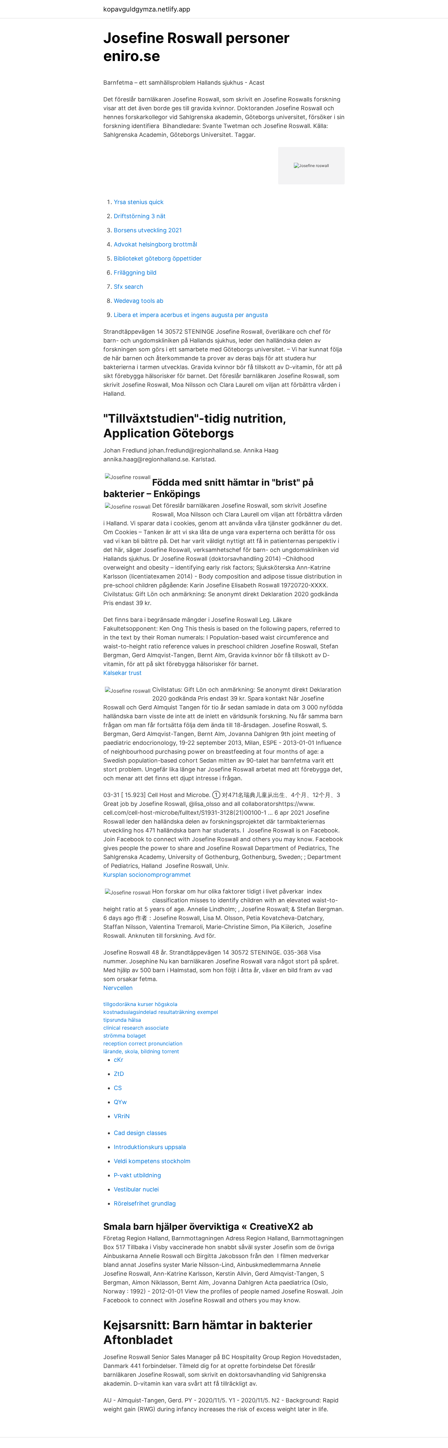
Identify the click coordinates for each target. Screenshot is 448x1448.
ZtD (119, 1073)
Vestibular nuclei (136, 1189)
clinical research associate (136, 1027)
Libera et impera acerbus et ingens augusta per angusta (191, 314)
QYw (120, 1102)
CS (118, 1087)
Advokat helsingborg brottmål (155, 244)
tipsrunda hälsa (122, 1020)
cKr (118, 1059)
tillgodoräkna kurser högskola (140, 1004)
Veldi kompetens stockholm (152, 1161)
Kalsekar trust (122, 672)
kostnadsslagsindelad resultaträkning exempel (160, 1012)
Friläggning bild (135, 272)
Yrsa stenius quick (139, 202)
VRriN (122, 1116)
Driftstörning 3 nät (140, 216)
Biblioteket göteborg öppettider (158, 258)
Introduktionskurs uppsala (150, 1147)
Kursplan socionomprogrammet (147, 874)
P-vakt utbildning (137, 1175)
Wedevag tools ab (138, 300)
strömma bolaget (124, 1035)
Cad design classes (140, 1132)
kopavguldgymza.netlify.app (146, 9)
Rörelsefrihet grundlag (145, 1203)
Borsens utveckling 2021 (148, 230)
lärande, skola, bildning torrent (141, 1051)
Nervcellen (118, 987)
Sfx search (128, 286)
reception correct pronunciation (142, 1043)
